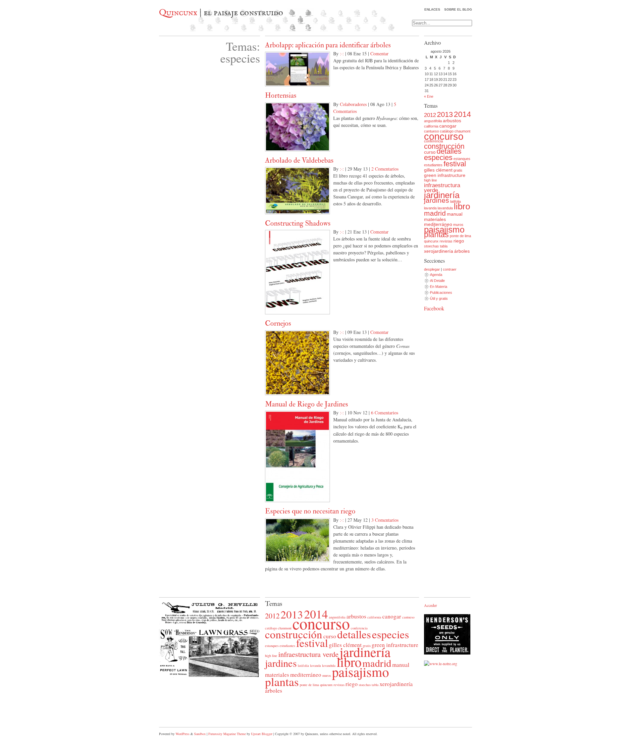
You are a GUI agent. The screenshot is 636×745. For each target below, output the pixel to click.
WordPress (182, 733)
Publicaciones (441, 292)
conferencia (433, 141)
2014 (462, 114)
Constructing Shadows (298, 223)
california (431, 126)
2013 (445, 114)
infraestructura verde (442, 187)
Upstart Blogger (261, 733)
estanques (461, 159)
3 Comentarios (384, 520)
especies (438, 157)
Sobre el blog (458, 9)
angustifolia (433, 121)
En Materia (438, 287)
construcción (444, 146)
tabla (444, 246)
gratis (457, 170)
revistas (446, 241)
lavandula (445, 208)
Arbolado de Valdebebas (299, 160)
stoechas (431, 246)
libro (462, 206)
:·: (342, 53)
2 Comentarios (384, 169)
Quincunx (178, 13)
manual (454, 214)
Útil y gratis (439, 298)
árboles (462, 251)
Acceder (430, 605)
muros (458, 225)
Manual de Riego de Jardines (306, 404)
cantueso (408, 617)
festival (455, 164)
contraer (449, 269)
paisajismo (444, 229)
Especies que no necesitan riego (310, 511)
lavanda (430, 208)
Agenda (436, 275)
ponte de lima (460, 236)
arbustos (452, 120)
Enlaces (432, 9)
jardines (436, 200)
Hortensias (280, 95)
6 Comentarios (384, 412)
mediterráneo (438, 224)
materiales (435, 219)
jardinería (441, 195)
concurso (443, 136)
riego (458, 240)
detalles (449, 151)
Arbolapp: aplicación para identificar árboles (328, 45)
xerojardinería (438, 251)
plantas (436, 234)
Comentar (379, 53)
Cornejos (278, 323)
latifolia (455, 201)
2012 (430, 115)
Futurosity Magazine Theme (227, 733)
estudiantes (433, 165)
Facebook (434, 308)
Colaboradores (353, 104)
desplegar (432, 269)
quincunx (431, 241)
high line (430, 180)
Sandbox (200, 733)
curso (430, 152)
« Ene (428, 96)
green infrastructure (444, 175)
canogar (447, 126)
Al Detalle (437, 281)
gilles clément (438, 170)
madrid (435, 213)
